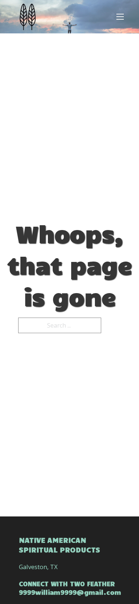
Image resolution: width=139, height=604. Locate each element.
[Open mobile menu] (120, 17)
